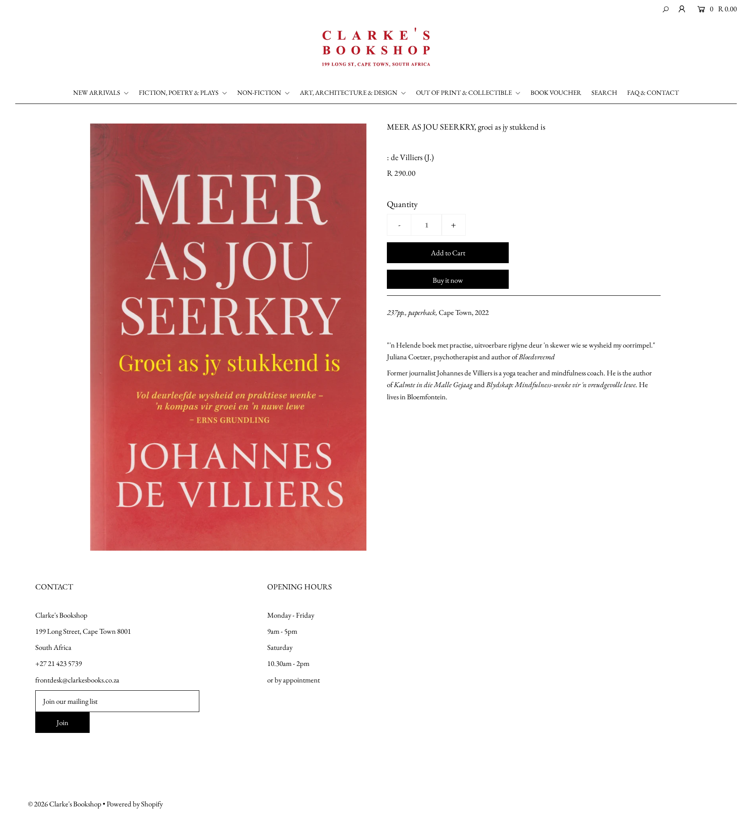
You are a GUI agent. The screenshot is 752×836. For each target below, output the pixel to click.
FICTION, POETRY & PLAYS (179, 92)
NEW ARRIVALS (97, 92)
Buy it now (448, 280)
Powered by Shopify (135, 804)
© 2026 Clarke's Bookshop (64, 804)
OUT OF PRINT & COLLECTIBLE (464, 92)
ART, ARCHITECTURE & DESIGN (349, 92)
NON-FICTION (259, 92)
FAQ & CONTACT (653, 92)
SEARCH (604, 92)
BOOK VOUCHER (555, 92)
